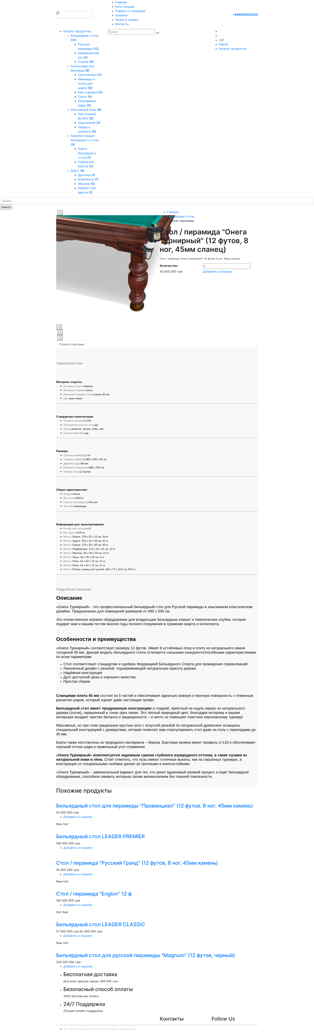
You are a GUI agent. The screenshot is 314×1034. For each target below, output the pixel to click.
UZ (222, 40)
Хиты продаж (124, 6)
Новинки (121, 15)
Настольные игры (86, 109)
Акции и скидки (126, 19)
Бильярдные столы (181, 216)
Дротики (86, 175)
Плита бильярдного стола (87, 153)
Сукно (85, 96)
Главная (121, 2)
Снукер (86, 62)
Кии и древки (90, 92)
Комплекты (88, 179)
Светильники (90, 75)
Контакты (122, 24)
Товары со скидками (130, 11)
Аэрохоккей (89, 122)
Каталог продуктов (77, 31)
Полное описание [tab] (71, 344)
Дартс (77, 170)
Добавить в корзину (217, 271)
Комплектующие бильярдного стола (84, 140)
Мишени (86, 183)
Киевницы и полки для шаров (86, 83)
